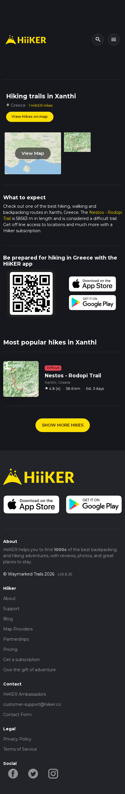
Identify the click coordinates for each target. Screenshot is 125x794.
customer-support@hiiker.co (32, 704)
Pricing (10, 649)
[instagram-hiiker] (53, 773)
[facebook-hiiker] (13, 773)
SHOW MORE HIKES (62, 425)
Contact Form (17, 714)
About (9, 598)
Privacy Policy (17, 739)
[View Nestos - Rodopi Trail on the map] (30, 388)
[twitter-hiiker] (33, 773)
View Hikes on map (30, 116)
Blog (8, 618)
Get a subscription (21, 659)
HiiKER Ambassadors (24, 694)
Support (11, 608)
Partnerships (16, 639)
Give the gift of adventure (29, 669)
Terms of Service (20, 749)
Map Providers (18, 629)
